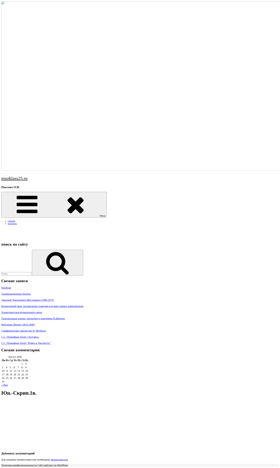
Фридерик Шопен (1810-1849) (18, 324)
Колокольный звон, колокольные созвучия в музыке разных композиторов (42, 306)
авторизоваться (59, 459)
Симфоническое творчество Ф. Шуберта (23, 330)
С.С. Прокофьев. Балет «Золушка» (20, 337)
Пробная (6, 287)
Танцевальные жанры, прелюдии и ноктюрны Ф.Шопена (33, 318)
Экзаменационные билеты (16, 294)
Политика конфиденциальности (19, 465)
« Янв (4, 385)
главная (11, 221)
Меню (102, 216)
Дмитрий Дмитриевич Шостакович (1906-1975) (27, 300)
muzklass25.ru (14, 178)
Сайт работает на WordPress (52, 465)
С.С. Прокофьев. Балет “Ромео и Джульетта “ (26, 343)
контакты (12, 223)
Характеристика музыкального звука (21, 312)
